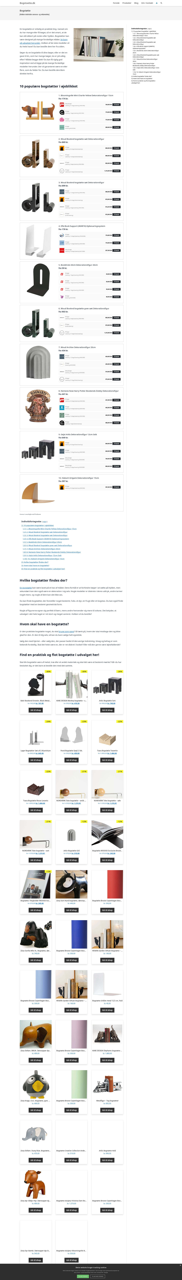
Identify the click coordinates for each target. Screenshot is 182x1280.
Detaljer (106, 1272)
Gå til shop (36, 710)
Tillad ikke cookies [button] (97, 1276)
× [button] (180, 1265)
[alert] (91, 1272)
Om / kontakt (147, 3)
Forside (116, 3)
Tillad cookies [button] (83, 1276)
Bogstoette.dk (27, 3)
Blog (136, 3)
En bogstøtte (26, 587)
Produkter (126, 3)
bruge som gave (66, 631)
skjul (44, 522)
